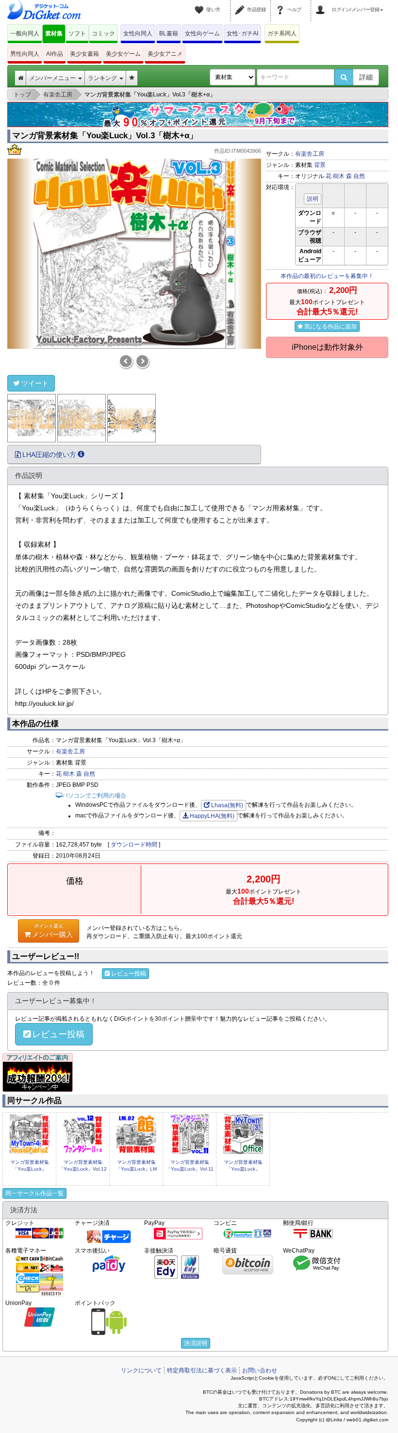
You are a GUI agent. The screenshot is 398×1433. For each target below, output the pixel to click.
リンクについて (141, 1370)
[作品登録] (241, 3)
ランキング (103, 78)
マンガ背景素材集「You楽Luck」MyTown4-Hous (29, 1169)
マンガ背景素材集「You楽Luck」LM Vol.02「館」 (136, 1169)
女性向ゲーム (202, 33)
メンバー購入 (52, 930)
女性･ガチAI (242, 33)
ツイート (35, 383)
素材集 (54, 33)
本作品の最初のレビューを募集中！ (327, 276)
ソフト (77, 33)
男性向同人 (24, 53)
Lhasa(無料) (227, 805)
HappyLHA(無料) (212, 816)
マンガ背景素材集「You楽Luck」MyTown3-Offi (243, 1169)
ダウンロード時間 (134, 844)
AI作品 (54, 53)
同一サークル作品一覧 (34, 1193)
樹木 (339, 176)
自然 (359, 176)
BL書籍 (168, 33)
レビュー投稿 (128, 973)
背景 (320, 165)
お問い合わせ (259, 1370)
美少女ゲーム (123, 53)
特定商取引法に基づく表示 (202, 1370)
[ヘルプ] (281, 3)
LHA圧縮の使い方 (49, 454)
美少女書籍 (84, 53)
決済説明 (195, 1343)
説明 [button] (312, 198)
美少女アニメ (165, 53)
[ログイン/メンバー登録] (321, 3)
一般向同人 (24, 33)
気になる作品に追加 (330, 326)
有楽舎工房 (309, 153)
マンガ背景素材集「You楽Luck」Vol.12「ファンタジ (83, 1169)
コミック (103, 33)
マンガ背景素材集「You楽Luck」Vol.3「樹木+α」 (105, 135)
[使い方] (200, 3)
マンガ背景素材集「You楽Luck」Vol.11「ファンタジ (190, 1169)
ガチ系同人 (282, 33)
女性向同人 (137, 33)
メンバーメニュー (53, 78)
